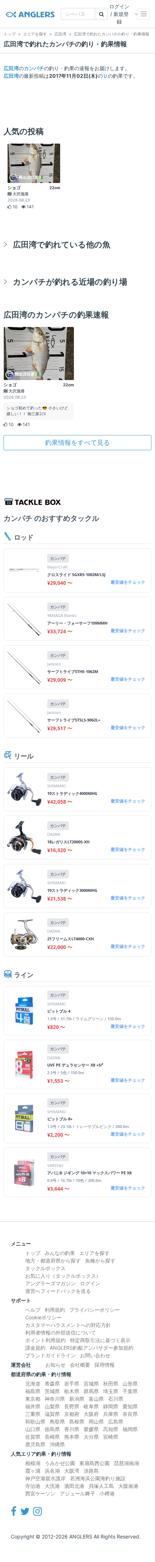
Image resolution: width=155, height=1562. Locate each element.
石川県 (115, 1399)
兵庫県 (110, 1414)
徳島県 (52, 1429)
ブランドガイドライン (50, 1355)
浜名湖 (52, 1471)
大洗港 (52, 1486)
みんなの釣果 (60, 1253)
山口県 (32, 1429)
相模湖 (32, 1463)
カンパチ (34, 68)
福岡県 (130, 1429)
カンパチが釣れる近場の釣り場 (70, 281)
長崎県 (52, 1437)
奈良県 (130, 1414)
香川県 (71, 1429)
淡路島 (91, 1471)
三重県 (32, 1414)
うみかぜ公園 (60, 1463)
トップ (32, 1253)
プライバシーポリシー (94, 1310)
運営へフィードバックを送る (58, 1291)
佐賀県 (32, 1437)
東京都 (32, 1399)
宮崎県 (110, 1437)
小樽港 (107, 1493)
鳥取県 (57, 1421)
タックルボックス (45, 1268)
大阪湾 (71, 1471)
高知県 (110, 1429)
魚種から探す (100, 1260)
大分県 (91, 1437)
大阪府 (91, 1414)
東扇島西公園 (94, 1463)
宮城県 (91, 1383)
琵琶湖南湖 (126, 1463)
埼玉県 (110, 1391)
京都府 (71, 1414)
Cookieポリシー (43, 1317)
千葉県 (130, 1391)
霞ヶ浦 (32, 1471)
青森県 (52, 1383)
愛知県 (130, 1406)
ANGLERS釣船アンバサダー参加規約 (91, 1348)
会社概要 (80, 1365)
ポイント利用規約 (45, 1340)
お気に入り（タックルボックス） (63, 1276)
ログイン (90, 1283)
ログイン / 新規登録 (119, 14)
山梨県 (52, 1406)
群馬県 (91, 1391)
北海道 (32, 1383)
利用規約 (55, 1310)
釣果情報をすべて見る (77, 442)
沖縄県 (57, 1444)
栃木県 (71, 1391)
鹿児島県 (35, 1444)
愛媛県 (91, 1429)
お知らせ (55, 1365)
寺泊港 (32, 1486)
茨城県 (52, 1391)
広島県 (115, 1421)
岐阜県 (91, 1406)
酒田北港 (74, 1486)
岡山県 (96, 1421)
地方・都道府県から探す (53, 1260)
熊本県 (71, 1437)
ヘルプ (32, 1310)
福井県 (32, 1406)
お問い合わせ (95, 1355)
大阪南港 (128, 1486)
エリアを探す (94, 1253)
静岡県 (110, 1406)
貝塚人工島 (101, 1486)
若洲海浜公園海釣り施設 (97, 1478)
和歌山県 (35, 1421)
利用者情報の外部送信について (60, 1332)
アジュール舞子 (77, 1493)
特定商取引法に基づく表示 (100, 1340)
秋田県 (110, 1383)
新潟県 (76, 1399)
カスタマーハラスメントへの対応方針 (68, 1325)
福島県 (32, 1391)
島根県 (76, 1421)
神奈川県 (55, 1399)
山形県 (130, 1383)
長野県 (71, 1406)
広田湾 (11, 68)
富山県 (96, 1399)
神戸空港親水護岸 (45, 1478)
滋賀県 (52, 1414)
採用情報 (104, 1365)
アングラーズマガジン (50, 1283)
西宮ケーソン (40, 1493)
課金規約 (35, 1348)
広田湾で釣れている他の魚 (61, 244)
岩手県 (71, 1383)
